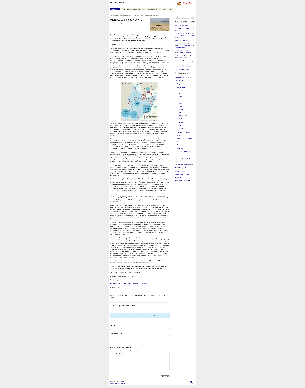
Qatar (180, 106)
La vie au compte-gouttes (182, 69)
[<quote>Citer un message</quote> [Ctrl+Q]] (119, 354)
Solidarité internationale (183, 132)
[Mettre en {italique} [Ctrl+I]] (114, 354)
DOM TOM (180, 148)
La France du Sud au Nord (182, 158)
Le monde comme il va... (184, 151)
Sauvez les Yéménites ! (181, 40)
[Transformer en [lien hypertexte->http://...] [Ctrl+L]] (116, 354)
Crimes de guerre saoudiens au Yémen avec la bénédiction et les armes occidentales (184, 45)
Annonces (129, 9)
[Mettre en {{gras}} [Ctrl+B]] (111, 354)
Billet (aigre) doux (180, 171)
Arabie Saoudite (183, 115)
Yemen (142, 15)
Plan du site (113, 383)
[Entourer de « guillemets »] (121, 354)
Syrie (180, 93)
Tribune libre (178, 177)
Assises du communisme (139, 9)
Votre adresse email (116, 333)
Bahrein (181, 128)
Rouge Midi (117, 2)
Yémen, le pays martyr (181, 25)
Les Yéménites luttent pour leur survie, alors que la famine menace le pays (185, 35)
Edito (160, 9)
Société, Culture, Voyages (182, 174)
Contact (128, 383)
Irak (180, 112)
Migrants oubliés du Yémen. (183, 66)
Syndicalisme (181, 145)
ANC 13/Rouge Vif (180, 168)
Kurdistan (181, 119)
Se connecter (114, 330)
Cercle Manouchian (152, 9)
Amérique (180, 141)
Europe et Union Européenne (185, 138)
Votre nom (113, 325)
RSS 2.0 (133, 383)
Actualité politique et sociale (183, 77)
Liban (180, 96)
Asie (178, 135)
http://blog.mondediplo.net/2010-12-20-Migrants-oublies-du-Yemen (128, 283)
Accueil (112, 15)
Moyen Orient (136, 15)
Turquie (181, 100)
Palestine (181, 90)
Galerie (165, 9)
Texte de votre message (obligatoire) (121, 347)
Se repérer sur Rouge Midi (182, 180)
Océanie (179, 154)
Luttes (177, 161)
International (128, 15)
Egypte (181, 122)
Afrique (179, 84)
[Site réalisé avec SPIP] (192, 382)
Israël (180, 103)
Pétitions (170, 9)
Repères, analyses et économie (184, 164)
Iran (180, 125)
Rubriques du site (115, 9)
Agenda (123, 9)
